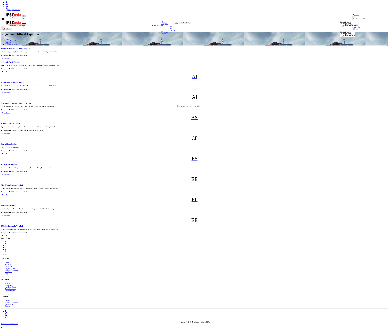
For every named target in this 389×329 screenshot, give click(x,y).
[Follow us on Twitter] (7, 4)
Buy (171, 26)
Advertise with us (10, 289)
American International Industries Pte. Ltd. (16, 103)
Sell (171, 28)
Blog (176, 23)
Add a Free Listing (184, 23)
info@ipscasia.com (13, 10)
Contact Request (10, 291)
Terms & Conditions (11, 302)
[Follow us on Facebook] (6, 2)
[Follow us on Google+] (7, 8)
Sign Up (357, 27)
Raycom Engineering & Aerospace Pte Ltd (15, 48)
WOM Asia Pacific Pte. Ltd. (10, 62)
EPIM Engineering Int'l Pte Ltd (12, 226)
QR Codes (164, 32)
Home (164, 22)
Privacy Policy (9, 304)
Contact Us (8, 285)
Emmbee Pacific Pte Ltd (9, 205)
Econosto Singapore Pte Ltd (10, 164)
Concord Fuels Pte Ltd (9, 144)
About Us (8, 283)
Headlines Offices (10, 287)
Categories (164, 24)
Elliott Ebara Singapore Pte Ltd (12, 185)
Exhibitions (164, 34)
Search (356, 15)
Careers (7, 300)
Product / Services (10, 268)
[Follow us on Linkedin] (7, 6)
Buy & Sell (157, 25)
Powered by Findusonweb (9, 324)
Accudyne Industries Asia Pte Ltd (12, 82)
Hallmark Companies (11, 270)
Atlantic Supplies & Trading (10, 123)
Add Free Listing (6, 29)
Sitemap (7, 306)
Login (356, 29)
